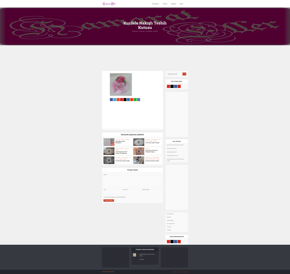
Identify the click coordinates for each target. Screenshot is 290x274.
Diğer (117, 148)
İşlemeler (169, 217)
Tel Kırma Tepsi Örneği (152, 142)
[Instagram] (172, 86)
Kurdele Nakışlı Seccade (172, 155)
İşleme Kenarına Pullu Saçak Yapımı (175, 145)
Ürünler (165, 4)
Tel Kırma (127, 148)
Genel (181, 4)
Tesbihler (158, 159)
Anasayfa (141, 259)
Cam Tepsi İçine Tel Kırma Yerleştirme (121, 152)
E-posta (125, 189)
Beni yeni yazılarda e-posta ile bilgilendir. (115, 197)
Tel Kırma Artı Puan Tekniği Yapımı (151, 151)
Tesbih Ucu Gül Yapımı (150, 159)
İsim (104, 189)
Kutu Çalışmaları (171, 223)
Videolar (173, 4)
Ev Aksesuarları (154, 139)
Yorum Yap (141, 31)
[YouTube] (168, 86)
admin (156, 31)
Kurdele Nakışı (148, 157)
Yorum (105, 174)
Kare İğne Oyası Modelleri (120, 141)
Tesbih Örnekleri (156, 157)
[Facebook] (175, 86)
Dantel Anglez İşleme (172, 148)
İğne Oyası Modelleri (125, 139)
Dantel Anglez (170, 213)
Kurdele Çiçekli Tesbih (152, 161)
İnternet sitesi (145, 189)
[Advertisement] (145, 58)
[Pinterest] (179, 86)
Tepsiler (150, 141)
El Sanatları (155, 4)
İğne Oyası (118, 139)
